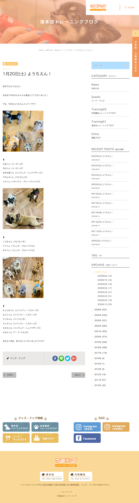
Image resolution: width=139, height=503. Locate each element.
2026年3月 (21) (104, 296)
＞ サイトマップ (66, 492)
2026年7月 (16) (104, 280)
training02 (103, 111)
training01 (12, 64)
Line (61, 358)
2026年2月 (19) (104, 300)
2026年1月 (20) (104, 304)
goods (98, 99)
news (95, 86)
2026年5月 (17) (104, 288)
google (74, 358)
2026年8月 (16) (104, 276)
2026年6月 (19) (104, 284)
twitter (67, 358)
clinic (96, 136)
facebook (55, 358)
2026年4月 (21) (104, 292)
